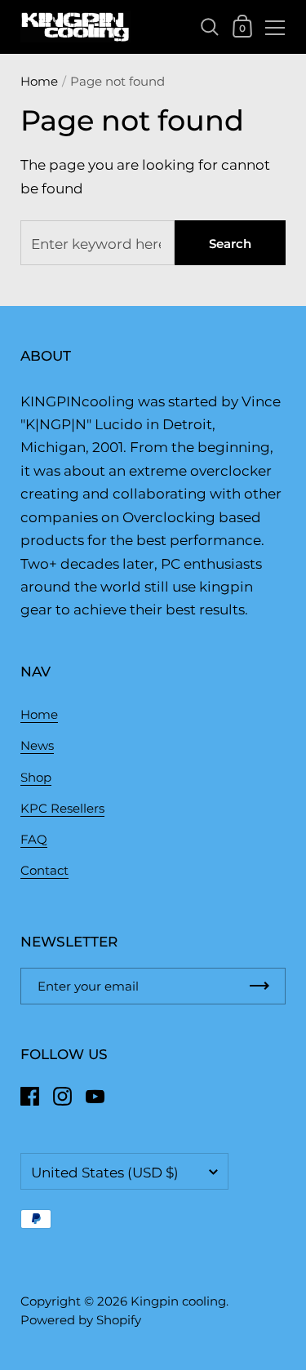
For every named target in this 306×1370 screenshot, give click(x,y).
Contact (44, 870)
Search (230, 243)
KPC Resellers (62, 808)
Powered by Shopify (80, 1320)
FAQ (33, 839)
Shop (35, 777)
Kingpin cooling (178, 1301)
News (37, 745)
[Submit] (259, 986)
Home (39, 81)
